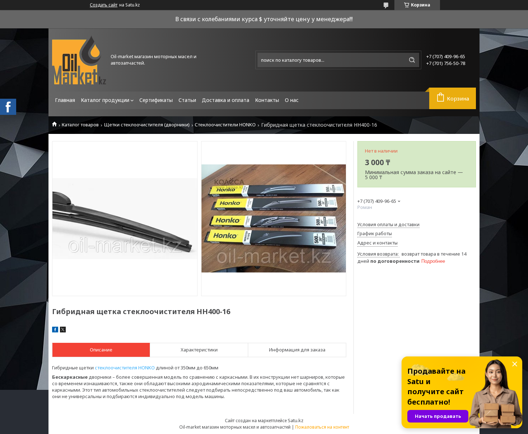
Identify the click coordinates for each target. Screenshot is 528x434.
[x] (63, 330)
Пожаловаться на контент (322, 427)
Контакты (267, 100)
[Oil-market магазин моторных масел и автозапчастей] (79, 60)
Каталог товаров (80, 125)
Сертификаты (156, 100)
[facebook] (55, 330)
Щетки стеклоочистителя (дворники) (147, 125)
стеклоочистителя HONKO (125, 367)
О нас (291, 100)
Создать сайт (103, 5)
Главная (65, 100)
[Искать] (412, 60)
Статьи (187, 100)
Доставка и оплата (225, 100)
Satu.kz (296, 420)
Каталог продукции (105, 100)
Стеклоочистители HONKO (225, 125)
